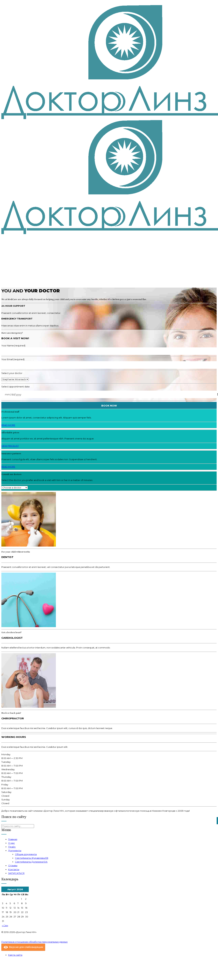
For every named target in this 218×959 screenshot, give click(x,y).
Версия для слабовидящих (25, 947)
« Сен (5, 925)
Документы (14, 850)
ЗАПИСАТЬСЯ (16, 873)
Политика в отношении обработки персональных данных (34, 941)
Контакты (13, 869)
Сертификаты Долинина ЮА (31, 861)
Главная (12, 839)
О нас (11, 843)
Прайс (12, 846)
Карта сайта (15, 955)
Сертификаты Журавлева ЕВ (31, 858)
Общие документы (26, 854)
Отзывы (12, 865)
